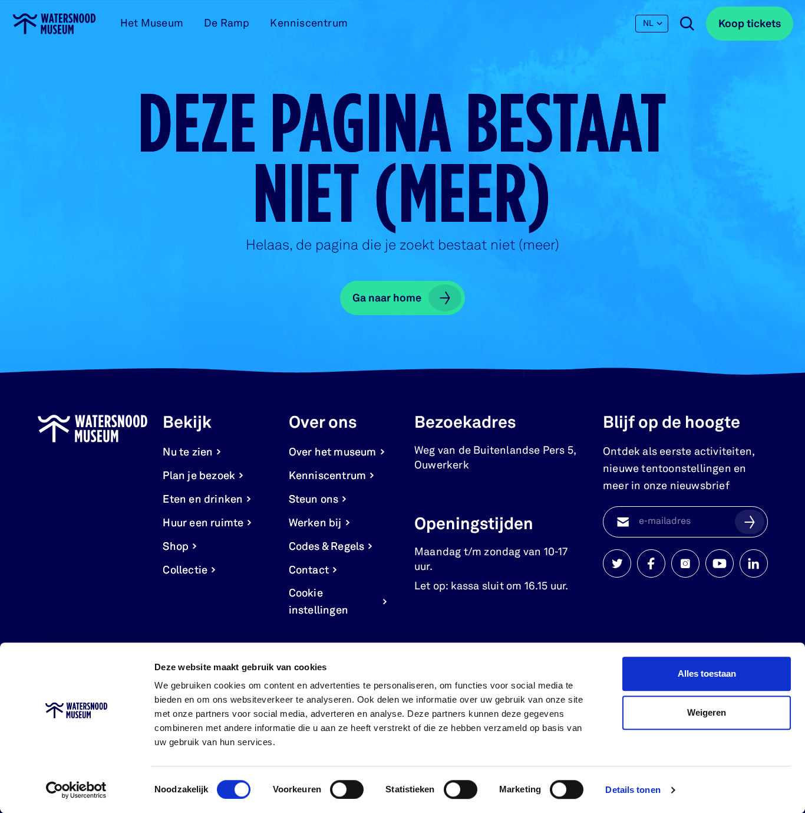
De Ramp (226, 23)
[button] (749, 521)
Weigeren (706, 712)
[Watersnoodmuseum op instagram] (685, 563)
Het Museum (151, 23)
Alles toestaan (707, 673)
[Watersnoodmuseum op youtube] (719, 563)
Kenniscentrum (309, 23)
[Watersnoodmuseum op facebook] (651, 563)
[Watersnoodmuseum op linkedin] (754, 563)
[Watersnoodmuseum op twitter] (617, 563)
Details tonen (632, 790)
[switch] (347, 789)
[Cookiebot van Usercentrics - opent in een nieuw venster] (76, 790)
